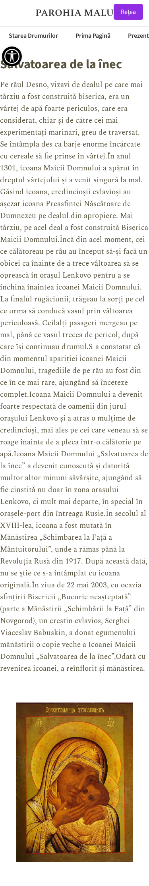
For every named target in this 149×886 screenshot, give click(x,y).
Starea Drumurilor (33, 35)
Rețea (128, 12)
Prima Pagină (92, 35)
